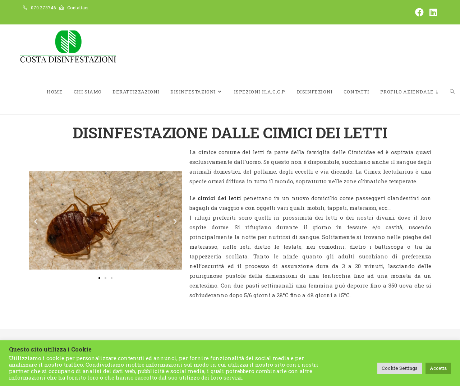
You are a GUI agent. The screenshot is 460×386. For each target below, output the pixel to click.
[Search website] (452, 91)
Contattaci (77, 7)
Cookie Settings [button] (400, 368)
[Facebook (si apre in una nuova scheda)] (419, 12)
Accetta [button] (438, 368)
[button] (36, 221)
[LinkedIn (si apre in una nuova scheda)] (432, 12)
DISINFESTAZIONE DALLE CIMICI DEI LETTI (230, 132)
